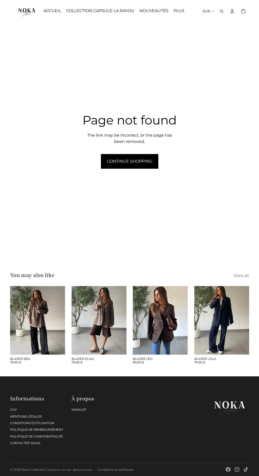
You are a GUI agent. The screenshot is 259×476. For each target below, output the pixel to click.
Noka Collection (33, 469)
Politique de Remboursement (36, 429)
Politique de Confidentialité (36, 436)
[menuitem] (179, 11)
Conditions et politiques (115, 469)
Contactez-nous (25, 443)
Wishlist (78, 410)
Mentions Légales (26, 416)
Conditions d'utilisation (32, 423)
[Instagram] (237, 469)
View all (241, 275)
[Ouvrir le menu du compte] (232, 11)
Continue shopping (129, 161)
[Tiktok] (246, 469)
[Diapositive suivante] (61, 320)
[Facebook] (228, 469)
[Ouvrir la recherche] (221, 11)
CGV (13, 410)
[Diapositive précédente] (14, 320)
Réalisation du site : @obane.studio (69, 469)
